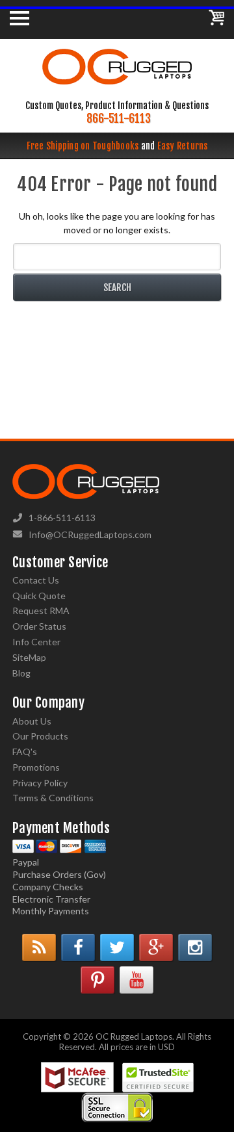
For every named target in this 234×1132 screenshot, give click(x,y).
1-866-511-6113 (62, 517)
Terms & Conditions (53, 797)
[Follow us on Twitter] (117, 947)
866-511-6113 (118, 118)
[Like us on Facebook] (78, 947)
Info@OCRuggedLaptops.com (90, 534)
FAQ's (24, 751)
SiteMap (29, 657)
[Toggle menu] (19, 18)
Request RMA (41, 610)
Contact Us (35, 579)
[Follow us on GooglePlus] (156, 947)
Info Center (36, 641)
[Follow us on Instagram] (195, 947)
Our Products (40, 735)
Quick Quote (39, 595)
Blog (21, 672)
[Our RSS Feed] (39, 947)
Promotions (36, 767)
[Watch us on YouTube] (136, 980)
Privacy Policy (40, 782)
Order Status (39, 626)
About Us (31, 721)
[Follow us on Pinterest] (97, 980)
